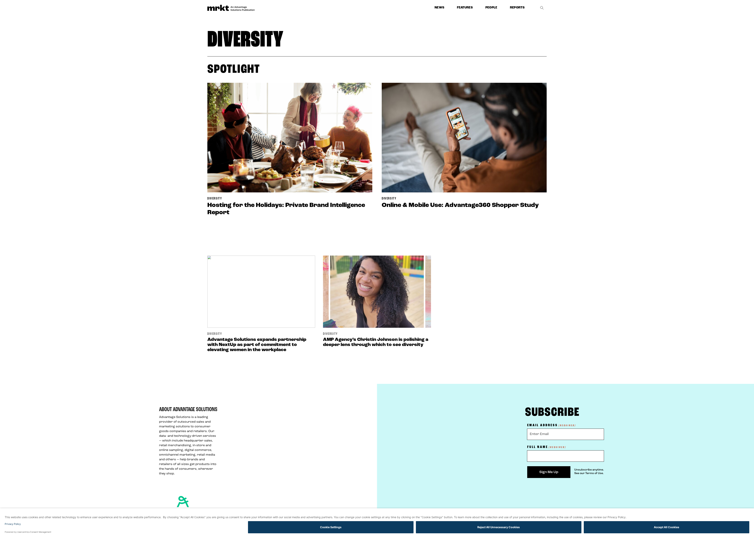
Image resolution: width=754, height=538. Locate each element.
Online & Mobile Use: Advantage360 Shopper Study (460, 205)
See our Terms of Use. (589, 473)
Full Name (546, 447)
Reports (517, 7)
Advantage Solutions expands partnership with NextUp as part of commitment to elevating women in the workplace (256, 344)
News (439, 7)
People (491, 7)
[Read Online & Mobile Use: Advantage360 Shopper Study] (464, 137)
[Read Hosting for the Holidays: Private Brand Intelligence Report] (289, 137)
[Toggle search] (542, 8)
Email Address (551, 425)
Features (465, 7)
